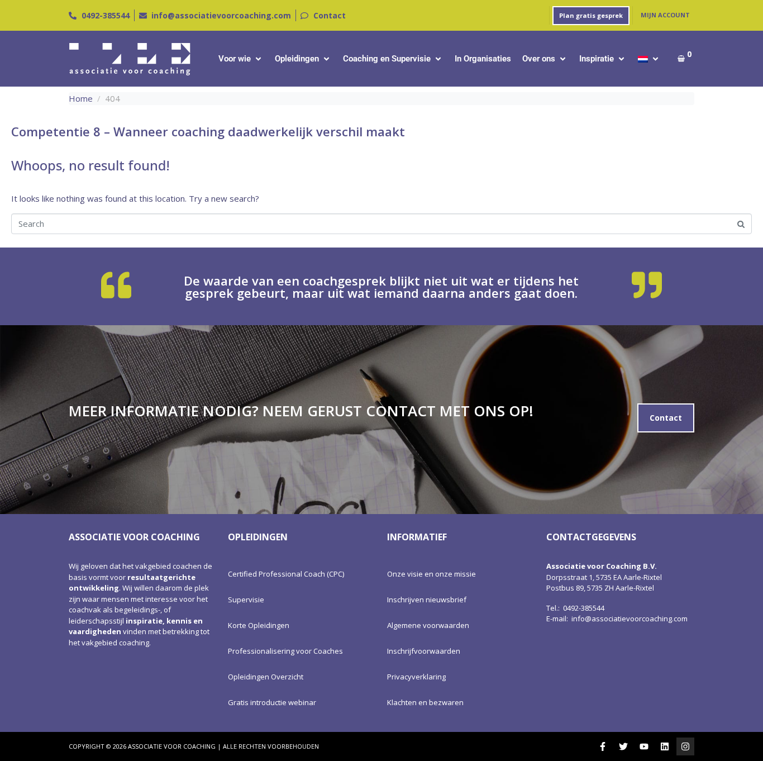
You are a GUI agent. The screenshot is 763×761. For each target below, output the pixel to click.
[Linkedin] (665, 746)
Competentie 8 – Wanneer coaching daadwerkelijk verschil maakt (208, 131)
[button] (241, 59)
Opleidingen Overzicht (265, 677)
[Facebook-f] (603, 746)
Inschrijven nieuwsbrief (426, 599)
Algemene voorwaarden (428, 625)
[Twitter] (623, 746)
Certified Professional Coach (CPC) (286, 574)
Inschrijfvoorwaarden (423, 651)
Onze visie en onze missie (431, 574)
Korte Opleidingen (258, 625)
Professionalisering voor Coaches (285, 651)
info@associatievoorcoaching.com (629, 618)
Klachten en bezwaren (425, 702)
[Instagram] (685, 746)
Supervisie (246, 599)
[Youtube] (644, 746)
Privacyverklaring (416, 677)
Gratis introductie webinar (272, 702)
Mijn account (665, 15)
